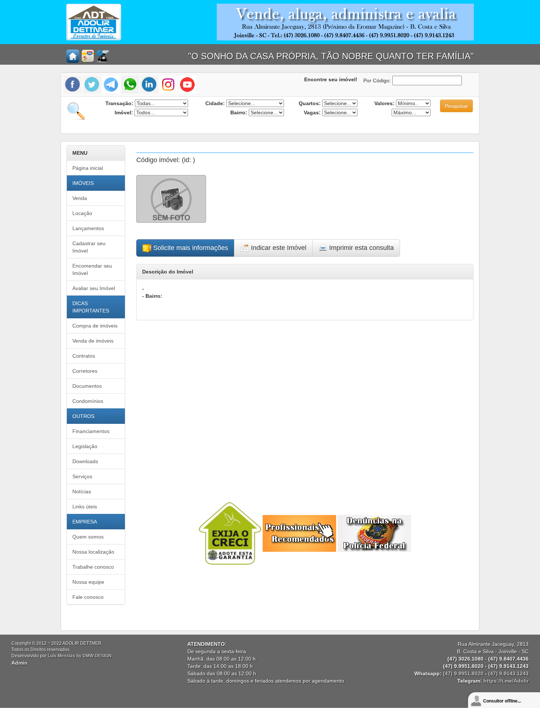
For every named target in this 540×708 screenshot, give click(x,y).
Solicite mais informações (189, 247)
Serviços (82, 476)
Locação (82, 213)
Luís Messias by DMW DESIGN (80, 655)
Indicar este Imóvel (277, 247)
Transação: (119, 103)
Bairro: (238, 112)
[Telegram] (111, 84)
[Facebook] (73, 84)
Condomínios (87, 401)
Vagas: (312, 112)
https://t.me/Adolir (506, 681)
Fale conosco (88, 597)
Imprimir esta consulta (360, 247)
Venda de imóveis (93, 341)
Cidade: (215, 103)
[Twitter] (92, 84)
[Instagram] (168, 84)
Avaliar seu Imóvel (93, 288)
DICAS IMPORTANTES (90, 307)
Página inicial (87, 168)
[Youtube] (187, 84)
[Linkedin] (149, 84)
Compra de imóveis (95, 326)
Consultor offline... (502, 701)
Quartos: (310, 103)
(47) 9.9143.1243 (508, 673)
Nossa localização (93, 552)
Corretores (84, 371)
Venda (79, 198)
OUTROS (83, 416)
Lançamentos (88, 228)
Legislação (84, 446)
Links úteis (84, 506)
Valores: (384, 103)
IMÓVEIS (83, 183)
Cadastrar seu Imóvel (88, 247)
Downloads (85, 461)
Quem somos (88, 537)
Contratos (83, 356)
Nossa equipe (88, 582)
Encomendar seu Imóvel (92, 269)
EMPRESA (84, 522)
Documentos (87, 386)
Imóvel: (124, 112)
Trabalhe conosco (93, 567)
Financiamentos (90, 431)
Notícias (81, 491)
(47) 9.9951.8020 (463, 673)
